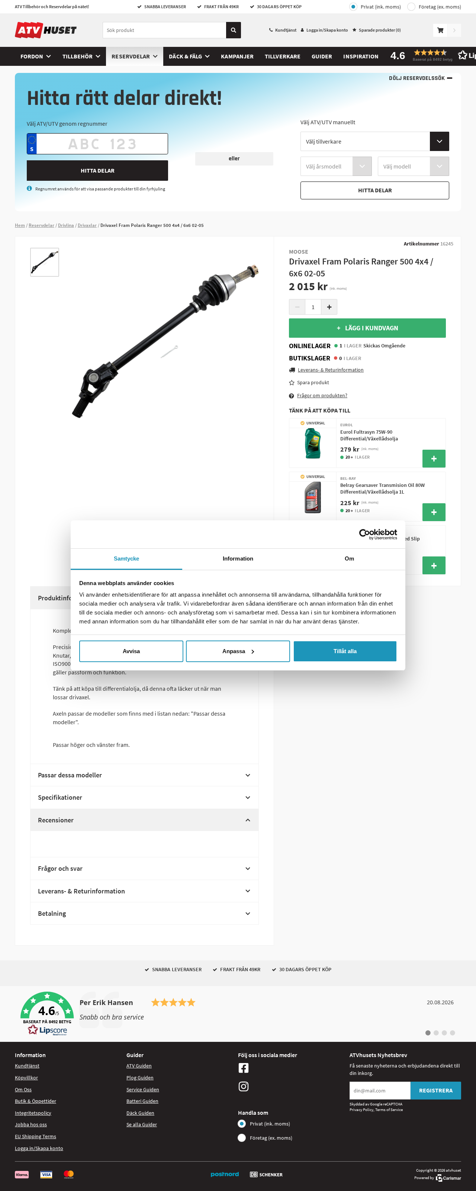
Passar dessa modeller (70, 775)
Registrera (436, 1090)
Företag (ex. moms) (440, 6)
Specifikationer (60, 797)
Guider (322, 56)
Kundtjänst (285, 30)
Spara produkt (313, 382)
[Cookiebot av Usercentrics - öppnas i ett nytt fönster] (364, 534)
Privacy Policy (361, 1109)
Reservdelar (131, 56)
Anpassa (233, 651)
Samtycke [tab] (126, 558)
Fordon (31, 56)
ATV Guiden (139, 1065)
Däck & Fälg (185, 56)
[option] (44, 262)
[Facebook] (292, 1067)
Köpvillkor (26, 1077)
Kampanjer (237, 56)
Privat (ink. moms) (381, 6)
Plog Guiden (140, 1077)
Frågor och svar (60, 868)
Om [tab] (349, 558)
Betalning (52, 913)
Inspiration (361, 56)
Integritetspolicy (33, 1113)
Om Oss (23, 1089)
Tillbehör (77, 56)
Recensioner (56, 820)
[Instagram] (292, 1086)
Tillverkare (282, 56)
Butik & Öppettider (35, 1101)
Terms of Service (389, 1109)
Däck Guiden (140, 1113)
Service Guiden (142, 1089)
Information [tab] (238, 558)
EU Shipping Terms (35, 1136)
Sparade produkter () (380, 30)
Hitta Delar (98, 170)
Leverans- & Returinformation (81, 891)
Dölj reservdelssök (416, 78)
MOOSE (298, 251)
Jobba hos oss (31, 1124)
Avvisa (131, 651)
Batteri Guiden (142, 1101)
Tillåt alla (345, 651)
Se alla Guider (141, 1124)
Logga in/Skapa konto (327, 30)
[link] (238, 1014)
